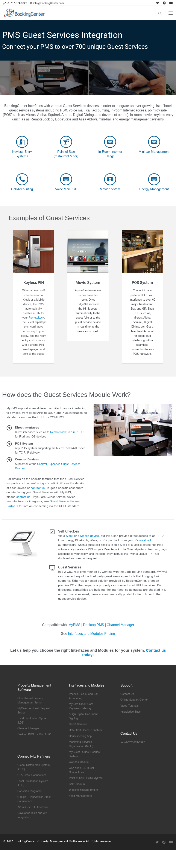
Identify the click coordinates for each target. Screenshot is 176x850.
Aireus (75, 432)
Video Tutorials (129, 705)
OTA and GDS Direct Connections (81, 770)
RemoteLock (36, 317)
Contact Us (127, 694)
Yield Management (80, 796)
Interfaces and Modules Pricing (91, 633)
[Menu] (170, 13)
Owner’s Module (79, 762)
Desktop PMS (93, 625)
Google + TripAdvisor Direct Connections (34, 799)
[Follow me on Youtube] (171, 3)
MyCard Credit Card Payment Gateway (81, 706)
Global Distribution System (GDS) (33, 767)
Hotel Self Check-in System (85, 730)
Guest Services (78, 724)
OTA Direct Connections (31, 775)
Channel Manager (120, 625)
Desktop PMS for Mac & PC (34, 734)
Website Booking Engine (84, 790)
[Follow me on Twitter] (157, 3)
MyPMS (74, 625)
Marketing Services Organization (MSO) (81, 744)
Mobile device (89, 535)
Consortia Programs (29, 791)
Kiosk (69, 535)
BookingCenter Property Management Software (48, 841)
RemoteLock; (58, 432)
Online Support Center (134, 699)
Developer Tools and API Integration (32, 815)
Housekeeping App (80, 736)
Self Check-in (77, 784)
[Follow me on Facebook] (164, 3)
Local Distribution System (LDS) (32, 783)
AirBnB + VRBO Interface (32, 807)
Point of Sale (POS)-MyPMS (86, 778)
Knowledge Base (130, 711)
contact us (38, 488)
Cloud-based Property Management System (30, 700)
